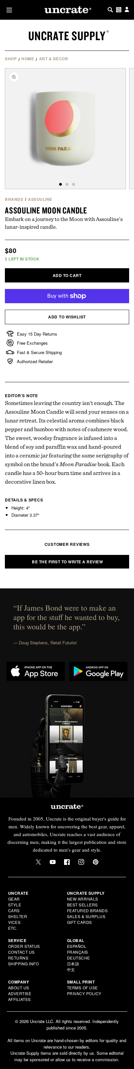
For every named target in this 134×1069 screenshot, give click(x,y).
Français (77, 952)
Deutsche (78, 957)
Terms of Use (82, 987)
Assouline (40, 199)
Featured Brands (87, 910)
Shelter (17, 916)
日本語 (73, 963)
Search (110, 9)
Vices (14, 922)
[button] (8, 10)
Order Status (24, 946)
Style (14, 904)
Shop (11, 59)
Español (77, 946)
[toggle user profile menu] (127, 10)
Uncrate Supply (67, 35)
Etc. (12, 928)
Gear (14, 899)
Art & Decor (53, 59)
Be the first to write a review (67, 562)
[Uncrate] (67, 9)
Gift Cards (79, 922)
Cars (14, 910)
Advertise (20, 993)
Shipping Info (23, 963)
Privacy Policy (84, 993)
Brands (14, 199)
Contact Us (21, 952)
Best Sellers (82, 904)
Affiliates (19, 999)
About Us (18, 987)
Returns (18, 957)
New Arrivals (82, 899)
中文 (71, 969)
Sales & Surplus (86, 916)
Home (27, 59)
